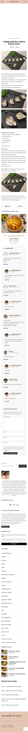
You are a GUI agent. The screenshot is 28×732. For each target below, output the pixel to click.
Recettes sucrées (6, 624)
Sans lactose (5, 631)
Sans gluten (4, 628)
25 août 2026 (16, 241)
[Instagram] (14, 504)
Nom (5, 431)
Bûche (3, 564)
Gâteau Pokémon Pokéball (12, 694)
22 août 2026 (11, 675)
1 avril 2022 (12, 47)
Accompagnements (6, 553)
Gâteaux (3, 585)
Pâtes (2, 610)
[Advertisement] (14, 21)
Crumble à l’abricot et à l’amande (13, 686)
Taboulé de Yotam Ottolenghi (16, 668)
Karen (17, 47)
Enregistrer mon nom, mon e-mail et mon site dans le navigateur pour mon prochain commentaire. (14, 449)
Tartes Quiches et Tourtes (14, 236)
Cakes (3, 567)
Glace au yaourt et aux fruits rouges (14, 690)
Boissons (3, 560)
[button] (10, 243)
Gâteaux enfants (6, 588)
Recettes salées (16, 38)
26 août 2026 (11, 652)
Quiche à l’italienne (14, 238)
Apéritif (10, 38)
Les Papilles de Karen (14, 1)
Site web (5, 442)
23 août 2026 (11, 669)
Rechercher (4, 463)
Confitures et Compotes (8, 574)
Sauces (3, 635)
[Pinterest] (17, 504)
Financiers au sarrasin (14, 651)
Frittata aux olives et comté (12, 705)
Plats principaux (12, 235)
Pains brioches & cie (6, 603)
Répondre (6, 264)
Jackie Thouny (12, 285)
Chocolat (4, 571)
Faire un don (5, 526)
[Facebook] (10, 504)
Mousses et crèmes (6, 599)
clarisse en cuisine (13, 379)
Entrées (5, 235)
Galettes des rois (6, 581)
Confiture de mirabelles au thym (16, 674)
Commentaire (7, 416)
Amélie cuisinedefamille (15, 315)
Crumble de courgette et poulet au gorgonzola (16, 662)
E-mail (5, 437)
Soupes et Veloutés (6, 638)
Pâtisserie (4, 614)
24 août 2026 (11, 664)
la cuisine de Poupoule (14, 253)
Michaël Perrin (10, 726)
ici (19, 134)
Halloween (4, 596)
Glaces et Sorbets (6, 592)
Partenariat (4, 606)
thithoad (11, 351)
